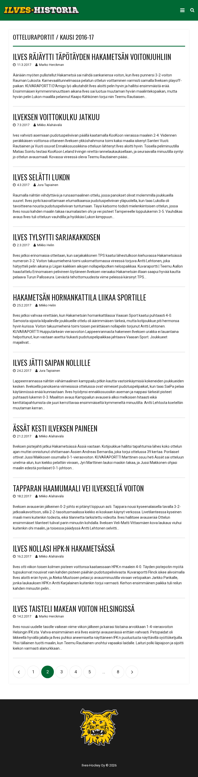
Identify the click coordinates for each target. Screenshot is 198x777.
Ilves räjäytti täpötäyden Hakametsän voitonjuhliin (92, 56)
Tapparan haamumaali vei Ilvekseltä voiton (78, 488)
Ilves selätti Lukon (41, 177)
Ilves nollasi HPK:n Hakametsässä (64, 548)
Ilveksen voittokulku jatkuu (56, 117)
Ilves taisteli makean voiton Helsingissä (74, 608)
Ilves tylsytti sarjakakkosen (56, 237)
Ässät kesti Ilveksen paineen (55, 428)
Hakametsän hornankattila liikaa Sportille (79, 297)
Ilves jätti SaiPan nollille (51, 362)
